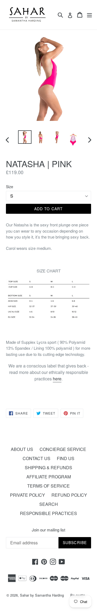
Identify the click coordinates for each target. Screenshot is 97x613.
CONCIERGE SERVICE (63, 449)
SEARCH (48, 504)
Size (9, 186)
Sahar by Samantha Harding (42, 595)
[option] (25, 137)
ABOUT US (22, 449)
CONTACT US (36, 458)
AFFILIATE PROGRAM (48, 477)
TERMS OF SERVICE (48, 486)
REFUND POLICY (69, 495)
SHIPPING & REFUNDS (48, 467)
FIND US (65, 458)
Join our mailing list (48, 529)
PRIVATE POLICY (27, 495)
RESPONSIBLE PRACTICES (48, 513)
